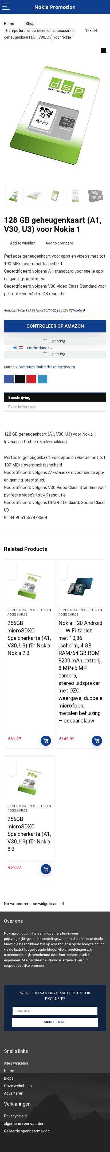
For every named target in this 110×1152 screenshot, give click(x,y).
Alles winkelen (16, 1063)
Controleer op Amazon (55, 326)
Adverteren (13, 1093)
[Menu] (6, 7)
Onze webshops (18, 1086)
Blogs (9, 1078)
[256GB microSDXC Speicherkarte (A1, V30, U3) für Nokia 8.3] (29, 782)
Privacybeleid (15, 1116)
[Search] (101, 7)
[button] (103, 50)
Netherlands (38, 347)
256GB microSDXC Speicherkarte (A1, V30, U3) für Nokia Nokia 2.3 (29, 638)
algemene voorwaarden (24, 1123)
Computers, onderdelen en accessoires (40, 30)
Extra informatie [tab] (22, 407)
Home (9, 23)
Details (79, 310)
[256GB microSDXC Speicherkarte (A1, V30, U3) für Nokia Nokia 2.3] (29, 586)
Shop (30, 23)
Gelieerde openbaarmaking (27, 1131)
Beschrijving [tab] (19, 397)
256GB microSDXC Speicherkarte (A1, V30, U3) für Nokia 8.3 (29, 834)
